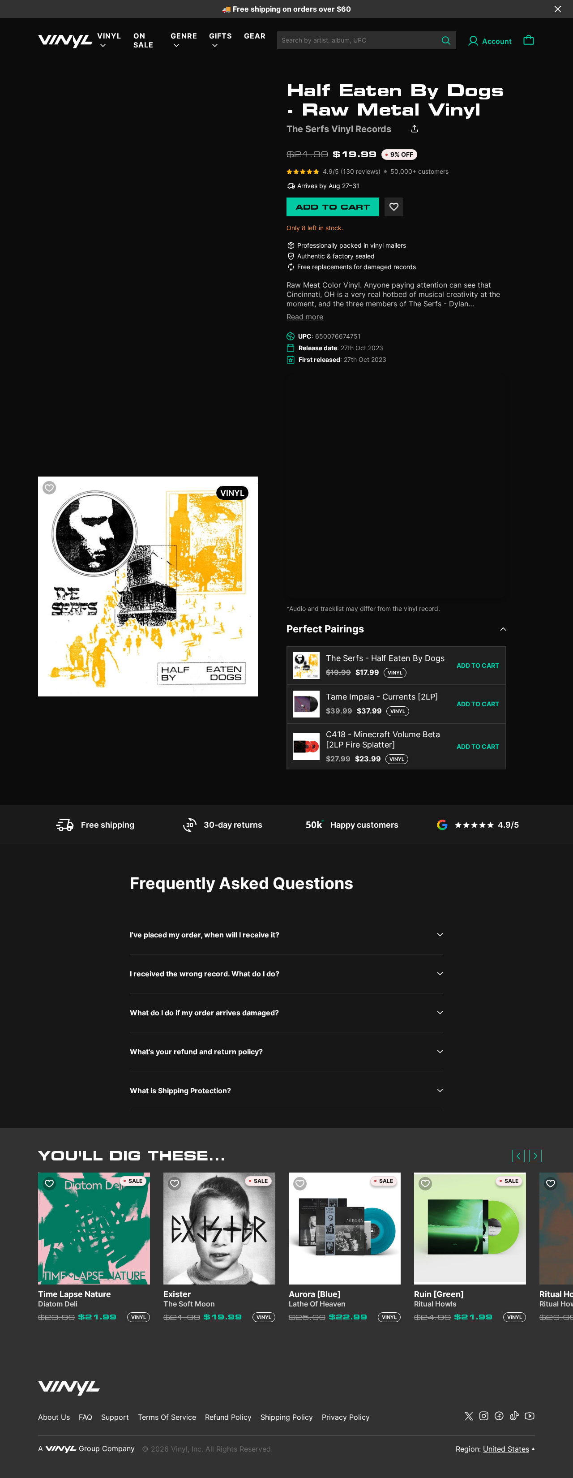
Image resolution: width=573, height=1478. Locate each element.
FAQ (85, 1417)
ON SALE (143, 40)
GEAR (255, 35)
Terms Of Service (167, 1417)
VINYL (109, 35)
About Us (54, 1417)
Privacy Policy (346, 1417)
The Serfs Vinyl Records (338, 129)
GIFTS (220, 35)
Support (115, 1417)
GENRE (184, 35)
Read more (304, 316)
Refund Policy (228, 1417)
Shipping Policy (287, 1417)
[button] (518, 1156)
